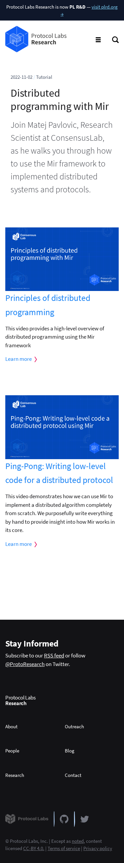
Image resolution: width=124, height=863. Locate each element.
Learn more (18, 358)
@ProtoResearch (25, 664)
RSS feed (54, 655)
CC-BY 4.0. (33, 848)
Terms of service (64, 848)
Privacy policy (97, 848)
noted (78, 841)
